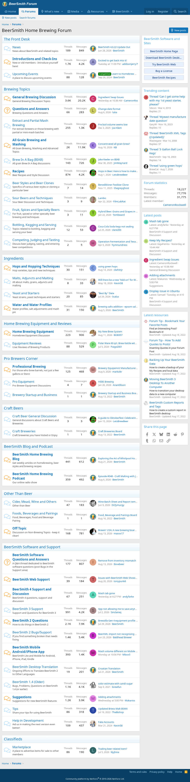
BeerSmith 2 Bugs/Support (32, 632)
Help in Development (28, 720)
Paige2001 (116, 346)
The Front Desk (17, 39)
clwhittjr (118, 269)
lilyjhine (115, 752)
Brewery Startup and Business (34, 395)
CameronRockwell (134, 100)
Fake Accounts (106, 722)
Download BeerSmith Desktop (164, 57)
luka (114, 112)
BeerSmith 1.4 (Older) (28, 682)
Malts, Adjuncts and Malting (32, 278)
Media (75, 11)
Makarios (130, 700)
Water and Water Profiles (32, 305)
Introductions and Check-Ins (34, 59)
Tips (15, 709)
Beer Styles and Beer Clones (33, 183)
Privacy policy (157, 771)
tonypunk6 (120, 581)
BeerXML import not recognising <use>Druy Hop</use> (129, 634)
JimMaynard (120, 163)
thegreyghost (121, 188)
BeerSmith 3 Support (27, 609)
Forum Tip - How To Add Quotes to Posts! (165, 342)
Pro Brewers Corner (21, 358)
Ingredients (14, 258)
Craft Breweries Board (110, 431)
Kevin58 (118, 283)
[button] (62, 11)
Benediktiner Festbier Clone (113, 184)
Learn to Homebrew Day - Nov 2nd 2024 (127, 73)
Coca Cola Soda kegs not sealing (116, 226)
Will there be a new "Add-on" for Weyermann (122, 279)
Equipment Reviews (26, 343)
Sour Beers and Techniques (32, 198)
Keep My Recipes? (160, 240)
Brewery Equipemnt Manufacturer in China (121, 368)
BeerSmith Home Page (164, 51)
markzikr (117, 371)
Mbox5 (126, 654)
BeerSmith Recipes (164, 77)
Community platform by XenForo (95, 778)
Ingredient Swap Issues (111, 97)
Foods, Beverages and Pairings (35, 513)
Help (169, 771)
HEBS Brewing (106, 381)
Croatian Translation (109, 668)
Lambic (102, 198)
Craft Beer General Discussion (34, 416)
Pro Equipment (23, 381)
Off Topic (19, 528)
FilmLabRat (119, 201)
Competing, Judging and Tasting (36, 240)
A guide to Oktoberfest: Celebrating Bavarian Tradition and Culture (134, 418)
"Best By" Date (106, 293)
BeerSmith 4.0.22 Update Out (114, 47)
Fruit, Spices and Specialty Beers (36, 210)
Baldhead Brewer (122, 637)
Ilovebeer (119, 564)
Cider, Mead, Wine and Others (34, 501)
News (16, 47)
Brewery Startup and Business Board (118, 393)
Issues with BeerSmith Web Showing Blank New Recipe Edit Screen (134, 577)
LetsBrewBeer (120, 174)
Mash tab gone (106, 593)
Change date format (109, 109)
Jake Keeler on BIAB (108, 159)
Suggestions (21, 697)
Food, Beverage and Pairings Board (117, 515)
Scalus (115, 296)
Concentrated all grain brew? (114, 143)
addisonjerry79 (130, 64)
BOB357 (118, 335)
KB (115, 147)
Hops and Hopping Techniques (36, 266)
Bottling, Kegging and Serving (34, 225)
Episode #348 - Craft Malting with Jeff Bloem (122, 476)
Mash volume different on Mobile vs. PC (120, 651)
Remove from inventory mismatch (117, 560)
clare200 (116, 229)
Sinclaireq (116, 612)
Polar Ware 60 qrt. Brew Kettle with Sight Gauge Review (128, 343)
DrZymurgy (118, 505)
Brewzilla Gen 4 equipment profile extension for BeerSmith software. (135, 620)
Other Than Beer (18, 493)
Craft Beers (13, 408)
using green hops (107, 266)
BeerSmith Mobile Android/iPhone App (28, 649)
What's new (52, 11)
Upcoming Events (25, 74)
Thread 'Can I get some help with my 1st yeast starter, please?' (167, 100)
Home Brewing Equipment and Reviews (38, 323)
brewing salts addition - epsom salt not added (123, 306)
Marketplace (21, 747)
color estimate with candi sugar (115, 683)
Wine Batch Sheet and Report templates (120, 501)
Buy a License (163, 71)
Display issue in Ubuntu (164, 291)
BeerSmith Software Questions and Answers (30, 557)
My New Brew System (110, 331)
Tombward (119, 214)
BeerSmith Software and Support (32, 546)
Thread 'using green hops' (165, 165)
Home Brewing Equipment (33, 331)
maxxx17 (119, 533)
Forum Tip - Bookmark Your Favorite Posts (167, 323)
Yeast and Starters (25, 293)
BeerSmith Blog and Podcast (28, 446)
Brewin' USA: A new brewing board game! (121, 530)
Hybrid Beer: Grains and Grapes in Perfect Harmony (126, 211)
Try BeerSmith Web (164, 64)
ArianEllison (119, 385)
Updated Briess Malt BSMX (113, 708)
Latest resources (156, 315)
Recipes (18, 171)
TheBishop (118, 712)
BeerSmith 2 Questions (30, 620)
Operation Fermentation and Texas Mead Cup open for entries (132, 241)
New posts (11, 17)
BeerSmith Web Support (31, 579)
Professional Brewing (29, 366)
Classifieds (13, 738)
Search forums (27, 17)
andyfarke (128, 596)
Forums (30, 11)
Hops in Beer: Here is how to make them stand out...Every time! (133, 171)
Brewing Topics (17, 89)
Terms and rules (138, 771)
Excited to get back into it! (112, 60)
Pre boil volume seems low (112, 124)
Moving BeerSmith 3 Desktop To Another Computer (162, 383)
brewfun (116, 687)
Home (12, 11)
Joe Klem (117, 127)
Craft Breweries (23, 431)
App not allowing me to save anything (119, 609)
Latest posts (152, 215)
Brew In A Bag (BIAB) (27, 159)
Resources (97, 11)
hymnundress (119, 245)
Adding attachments (109, 697)
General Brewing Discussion (34, 97)
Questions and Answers (30, 109)
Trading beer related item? (112, 748)
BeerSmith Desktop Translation (35, 667)
